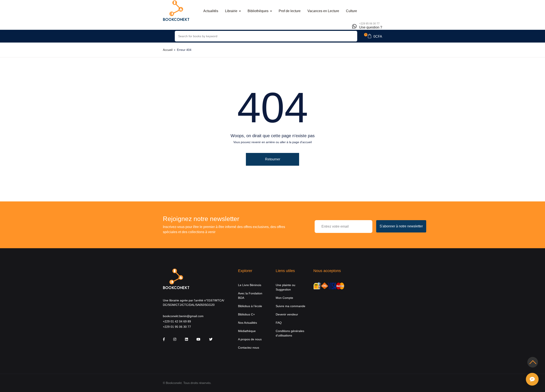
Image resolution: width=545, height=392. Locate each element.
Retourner (272, 159)
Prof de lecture (290, 11)
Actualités (210, 11)
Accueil (167, 49)
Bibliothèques (258, 11)
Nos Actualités (247, 322)
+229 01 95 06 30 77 (177, 326)
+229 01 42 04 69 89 (177, 321)
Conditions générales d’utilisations (290, 333)
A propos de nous (250, 339)
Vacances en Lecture (323, 11)
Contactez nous (248, 347)
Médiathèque (247, 331)
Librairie (231, 11)
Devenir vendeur (287, 314)
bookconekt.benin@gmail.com (183, 316)
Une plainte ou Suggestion (285, 287)
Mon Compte (284, 297)
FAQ (279, 322)
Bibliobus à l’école (250, 306)
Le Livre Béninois (249, 285)
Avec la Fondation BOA (250, 295)
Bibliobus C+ (246, 314)
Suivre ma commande (290, 306)
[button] (373, 36)
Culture (351, 11)
